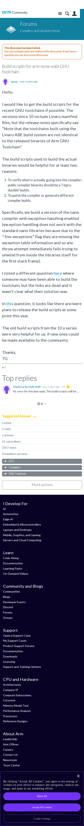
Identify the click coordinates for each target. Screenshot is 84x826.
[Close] (78, 776)
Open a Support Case (17, 635)
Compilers (14, 467)
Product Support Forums (18, 646)
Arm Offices (11, 744)
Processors (10, 716)
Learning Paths (12, 568)
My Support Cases (15, 640)
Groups (8, 617)
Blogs (6, 596)
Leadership (10, 739)
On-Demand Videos (15, 573)
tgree (14, 81)
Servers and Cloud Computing (22, 540)
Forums (7, 612)
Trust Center (11, 765)
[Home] (15, 12)
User (74, 13)
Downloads (10, 656)
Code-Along (11, 558)
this (9, 303)
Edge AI (8, 519)
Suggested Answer (17, 416)
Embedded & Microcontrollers (22, 524)
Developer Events (14, 602)
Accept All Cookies (42, 807)
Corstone (9, 700)
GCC (11, 461)
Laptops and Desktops (17, 529)
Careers (8, 749)
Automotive (10, 514)
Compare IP (10, 690)
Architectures (12, 684)
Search (67, 13)
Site (60, 13)
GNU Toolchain (17, 473)
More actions (42, 484)
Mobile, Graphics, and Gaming (22, 535)
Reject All (42, 796)
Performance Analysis (17, 711)
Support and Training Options (22, 666)
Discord (8, 607)
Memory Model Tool (15, 705)
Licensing (9, 661)
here (58, 273)
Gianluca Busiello (24, 386)
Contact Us (10, 754)
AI (4, 509)
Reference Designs (15, 721)
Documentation (13, 563)
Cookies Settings (42, 818)
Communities (11, 591)
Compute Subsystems (17, 695)
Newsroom (10, 760)
